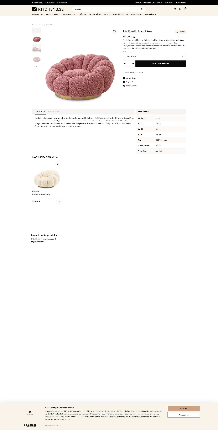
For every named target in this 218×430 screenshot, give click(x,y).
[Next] (36, 66)
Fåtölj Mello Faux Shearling (41, 194)
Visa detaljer (50, 425)
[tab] (36, 38)
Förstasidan (35, 25)
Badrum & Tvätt (69, 14)
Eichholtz (87, 118)
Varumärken (150, 14)
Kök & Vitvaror (52, 14)
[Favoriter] (175, 9)
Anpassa (182, 415)
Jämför (182, 31)
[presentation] (36, 38)
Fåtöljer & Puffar (50, 25)
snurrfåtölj (143, 40)
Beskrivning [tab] (40, 112)
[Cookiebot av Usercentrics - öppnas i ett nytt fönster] (30, 425)
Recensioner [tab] (53, 112)
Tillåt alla (183, 408)
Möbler (83, 14)
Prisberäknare (181, 2)
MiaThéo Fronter (120, 14)
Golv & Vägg (95, 14)
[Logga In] (180, 9)
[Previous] (36, 30)
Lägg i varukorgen (160, 63)
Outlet (107, 14)
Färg (124, 52)
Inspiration (136, 14)
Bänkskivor (37, 14)
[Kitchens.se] (47, 9)
